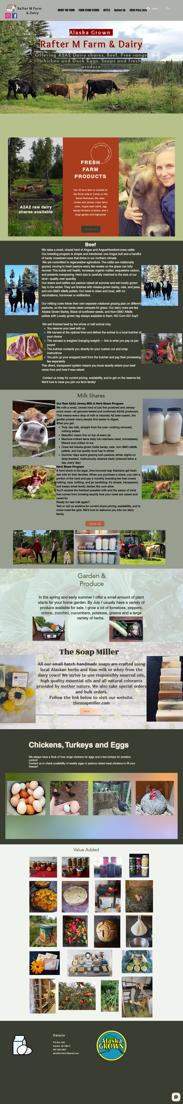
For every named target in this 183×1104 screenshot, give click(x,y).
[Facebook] (14, 15)
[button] (169, 8)
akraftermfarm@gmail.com (66, 1053)
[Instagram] (8, 15)
